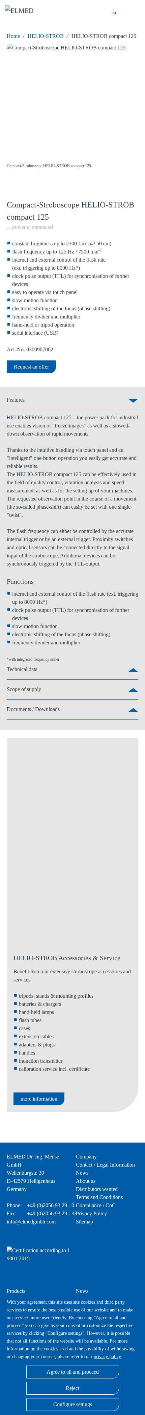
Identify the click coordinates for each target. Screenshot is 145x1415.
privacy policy (107, 1356)
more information (39, 1099)
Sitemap (84, 1221)
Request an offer (31, 367)
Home (13, 36)
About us (85, 1181)
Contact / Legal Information (105, 1165)
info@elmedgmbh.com (31, 1221)
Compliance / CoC (96, 1205)
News (82, 1173)
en (114, 12)
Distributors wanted (97, 1189)
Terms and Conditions (99, 1197)
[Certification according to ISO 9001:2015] (49, 1261)
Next (131, 110)
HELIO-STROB (46, 36)
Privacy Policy (91, 1213)
